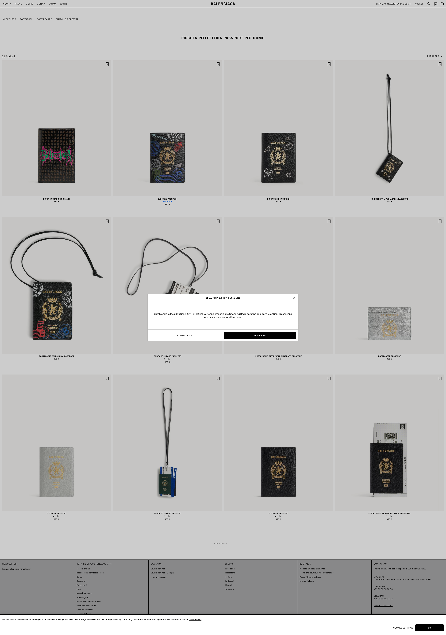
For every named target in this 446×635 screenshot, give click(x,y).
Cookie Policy (195, 619)
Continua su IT (186, 335)
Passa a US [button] (260, 335)
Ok (429, 627)
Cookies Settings (403, 627)
